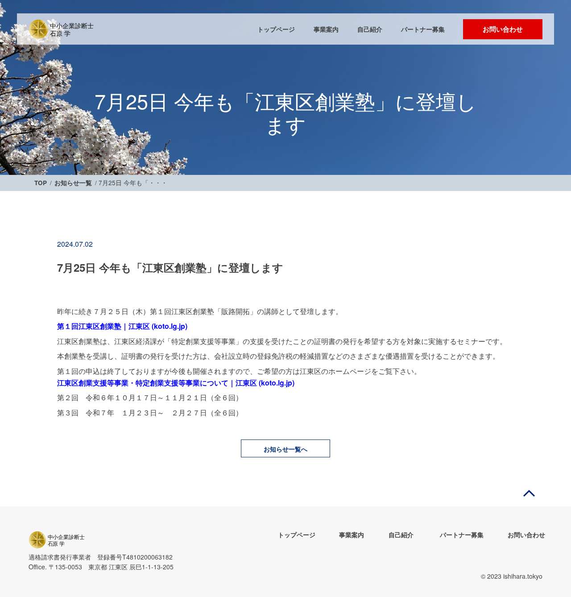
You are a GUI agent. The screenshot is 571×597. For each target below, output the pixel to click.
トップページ (276, 29)
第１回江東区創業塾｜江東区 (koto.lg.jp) (122, 326)
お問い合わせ (503, 29)
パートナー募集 (423, 29)
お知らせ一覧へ (285, 448)
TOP (40, 183)
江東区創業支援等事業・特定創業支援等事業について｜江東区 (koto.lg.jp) (175, 382)
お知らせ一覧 (73, 183)
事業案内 (326, 29)
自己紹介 (369, 29)
